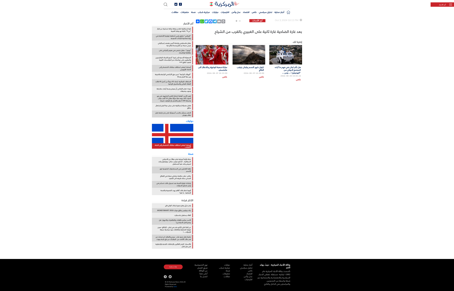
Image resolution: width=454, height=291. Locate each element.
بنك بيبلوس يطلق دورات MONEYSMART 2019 (174, 210)
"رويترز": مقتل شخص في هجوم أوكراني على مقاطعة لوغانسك (175, 51)
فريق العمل (202, 268)
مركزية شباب (204, 12)
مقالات (175, 12)
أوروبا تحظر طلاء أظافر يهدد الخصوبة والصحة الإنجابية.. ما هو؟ (176, 191)
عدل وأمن (236, 12)
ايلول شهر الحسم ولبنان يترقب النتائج (250, 68)
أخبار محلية (279, 12)
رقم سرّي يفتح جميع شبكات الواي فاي (178, 205)
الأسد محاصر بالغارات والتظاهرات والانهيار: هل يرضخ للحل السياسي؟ (175, 221)
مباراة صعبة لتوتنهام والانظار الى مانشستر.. (212, 68)
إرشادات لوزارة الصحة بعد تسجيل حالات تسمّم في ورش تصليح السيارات (174, 184)
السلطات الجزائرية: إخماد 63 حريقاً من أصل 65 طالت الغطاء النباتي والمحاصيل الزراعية (173, 82)
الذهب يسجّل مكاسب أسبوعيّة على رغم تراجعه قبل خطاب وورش (173, 114)
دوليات (215, 12)
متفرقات (185, 12)
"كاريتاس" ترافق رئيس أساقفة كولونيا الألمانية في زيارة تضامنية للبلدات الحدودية (173, 37)
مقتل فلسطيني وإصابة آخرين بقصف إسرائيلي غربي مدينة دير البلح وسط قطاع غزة (174, 44)
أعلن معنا (203, 273)
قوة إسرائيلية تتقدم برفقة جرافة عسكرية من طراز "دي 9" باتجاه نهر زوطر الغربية (174, 30)
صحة (193, 12)
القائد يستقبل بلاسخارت (182, 215)
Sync (175, 286)
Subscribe (173, 267)
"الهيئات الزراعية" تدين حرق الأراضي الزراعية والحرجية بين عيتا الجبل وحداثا (173, 75)
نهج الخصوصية (201, 265)
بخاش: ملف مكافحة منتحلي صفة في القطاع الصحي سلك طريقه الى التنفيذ (175, 177)
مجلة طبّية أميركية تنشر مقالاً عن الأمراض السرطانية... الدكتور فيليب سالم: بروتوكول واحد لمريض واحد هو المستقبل (174, 161)
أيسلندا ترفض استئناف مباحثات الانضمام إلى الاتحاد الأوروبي (175, 68)
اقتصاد (246, 12)
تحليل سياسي (265, 12)
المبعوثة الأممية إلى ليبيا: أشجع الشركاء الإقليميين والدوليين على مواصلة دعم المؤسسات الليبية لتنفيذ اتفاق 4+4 (173, 59)
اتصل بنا (203, 276)
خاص (254, 12)
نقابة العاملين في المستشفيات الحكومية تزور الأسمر (175, 170)
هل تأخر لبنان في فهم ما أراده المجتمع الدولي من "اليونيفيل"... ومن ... (288, 70)
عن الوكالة (203, 270)
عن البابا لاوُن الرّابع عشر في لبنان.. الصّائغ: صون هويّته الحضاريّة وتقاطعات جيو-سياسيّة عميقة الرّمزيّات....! (174, 229)
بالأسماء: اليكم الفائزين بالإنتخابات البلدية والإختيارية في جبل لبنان (173, 245)
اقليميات (225, 12)
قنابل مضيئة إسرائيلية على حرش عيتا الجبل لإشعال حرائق (173, 106)
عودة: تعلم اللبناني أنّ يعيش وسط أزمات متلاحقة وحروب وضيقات (174, 90)
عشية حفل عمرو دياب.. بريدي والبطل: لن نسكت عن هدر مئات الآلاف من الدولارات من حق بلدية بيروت (173, 238)
